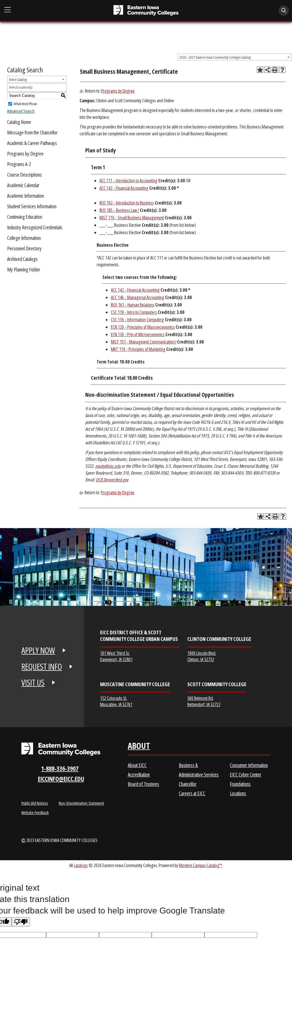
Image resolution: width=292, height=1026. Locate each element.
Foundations (240, 783)
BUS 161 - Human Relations (132, 305)
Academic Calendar (23, 185)
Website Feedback (35, 812)
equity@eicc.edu (108, 466)
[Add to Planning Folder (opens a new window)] (260, 70)
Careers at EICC (192, 793)
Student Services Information (31, 206)
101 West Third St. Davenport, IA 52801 (116, 656)
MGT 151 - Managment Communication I (143, 342)
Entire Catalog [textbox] (18, 79)
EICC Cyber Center (245, 774)
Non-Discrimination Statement (81, 803)
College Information (24, 237)
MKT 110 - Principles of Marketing (138, 349)
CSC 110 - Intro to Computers (134, 312)
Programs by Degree (25, 153)
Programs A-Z (19, 164)
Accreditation (139, 774)
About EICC (137, 765)
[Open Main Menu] (7, 10)
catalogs (81, 865)
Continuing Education (24, 216)
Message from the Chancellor (32, 132)
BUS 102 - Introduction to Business (127, 203)
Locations (238, 793)
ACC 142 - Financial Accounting (124, 188)
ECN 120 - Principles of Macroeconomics (143, 327)
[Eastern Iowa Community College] (146, 10)
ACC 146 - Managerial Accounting (137, 297)
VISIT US (32, 682)
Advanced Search (21, 111)
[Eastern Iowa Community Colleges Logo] (60, 749)
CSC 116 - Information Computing (137, 319)
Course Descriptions (24, 174)
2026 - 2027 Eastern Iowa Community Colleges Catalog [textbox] (215, 57)
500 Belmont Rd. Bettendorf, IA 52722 (203, 701)
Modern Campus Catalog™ (200, 865)
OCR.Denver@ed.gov (112, 480)
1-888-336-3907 (59, 768)
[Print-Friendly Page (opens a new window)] (275, 70)
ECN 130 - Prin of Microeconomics (138, 334)
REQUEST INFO (41, 666)
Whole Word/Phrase (25, 103)
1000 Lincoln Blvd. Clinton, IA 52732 (201, 656)
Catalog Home (19, 121)
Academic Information (25, 195)
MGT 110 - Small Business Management (132, 217)
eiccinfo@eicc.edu (61, 778)
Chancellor (187, 783)
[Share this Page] (267, 70)
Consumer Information (249, 765)
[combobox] (235, 57)
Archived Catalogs (22, 259)
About (139, 747)
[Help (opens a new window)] (282, 70)
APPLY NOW (38, 650)
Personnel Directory (24, 248)
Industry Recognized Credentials (34, 227)
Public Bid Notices (34, 803)
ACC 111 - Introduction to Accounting (128, 180)
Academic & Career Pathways (32, 143)
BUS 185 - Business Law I (119, 210)
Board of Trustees (143, 783)
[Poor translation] (21, 922)
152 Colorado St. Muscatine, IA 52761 (116, 701)
